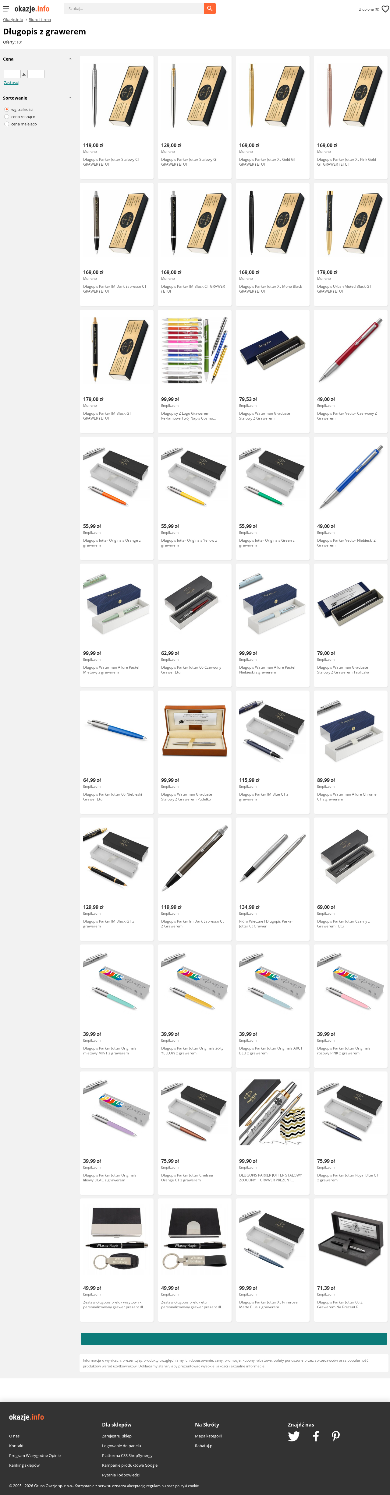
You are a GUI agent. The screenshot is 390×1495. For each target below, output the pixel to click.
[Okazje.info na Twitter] (294, 1437)
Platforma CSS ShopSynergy (127, 1455)
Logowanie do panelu (121, 1445)
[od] (13, 74)
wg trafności (22, 109)
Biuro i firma (40, 19)
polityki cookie (187, 1485)
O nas (14, 1436)
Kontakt (16, 1445)
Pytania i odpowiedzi (121, 1475)
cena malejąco (24, 124)
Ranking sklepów (24, 1465)
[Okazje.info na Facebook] (316, 1437)
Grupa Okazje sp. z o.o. (53, 1485)
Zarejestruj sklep (117, 1436)
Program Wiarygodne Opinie (35, 1455)
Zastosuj (11, 82)
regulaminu (156, 1485)
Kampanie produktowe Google (130, 1465)
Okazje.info (13, 20)
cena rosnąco (23, 116)
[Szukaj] (138, 5)
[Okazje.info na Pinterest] (336, 1437)
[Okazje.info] (34, 9)
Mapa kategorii (208, 1436)
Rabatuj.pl (204, 1445)
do (24, 74)
